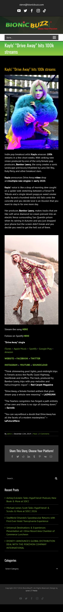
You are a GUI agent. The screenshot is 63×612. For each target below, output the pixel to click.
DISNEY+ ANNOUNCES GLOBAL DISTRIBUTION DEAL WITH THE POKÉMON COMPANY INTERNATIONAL (30, 544)
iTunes (8, 348)
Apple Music (20, 348)
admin (9, 434)
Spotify (32, 348)
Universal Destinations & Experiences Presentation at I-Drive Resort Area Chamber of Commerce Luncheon (30, 531)
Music (35, 434)
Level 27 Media (31, 590)
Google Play (45, 348)
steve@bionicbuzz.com (31, 4)
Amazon (9, 352)
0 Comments (44, 434)
